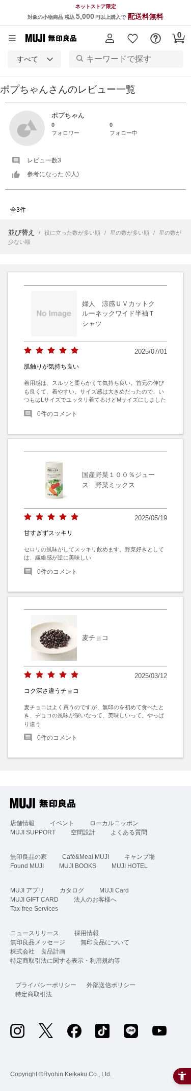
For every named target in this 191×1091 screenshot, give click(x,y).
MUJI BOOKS (77, 866)
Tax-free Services (34, 908)
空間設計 (83, 832)
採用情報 (86, 933)
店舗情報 (22, 823)
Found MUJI (27, 866)
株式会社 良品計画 (37, 951)
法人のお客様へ (95, 899)
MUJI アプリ (27, 890)
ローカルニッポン (114, 823)
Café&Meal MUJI (85, 856)
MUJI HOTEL (130, 866)
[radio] (28, 350)
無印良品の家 (28, 856)
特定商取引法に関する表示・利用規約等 (65, 960)
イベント (62, 823)
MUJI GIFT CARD (34, 899)
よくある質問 (129, 832)
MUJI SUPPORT (33, 832)
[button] (109, 38)
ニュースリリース (34, 933)
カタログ (72, 890)
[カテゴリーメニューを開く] (12, 38)
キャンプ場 (139, 856)
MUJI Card (114, 890)
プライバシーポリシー (45, 985)
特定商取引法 (33, 994)
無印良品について (104, 942)
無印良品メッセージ (37, 942)
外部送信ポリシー (111, 985)
